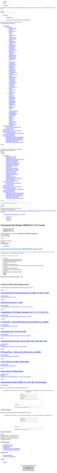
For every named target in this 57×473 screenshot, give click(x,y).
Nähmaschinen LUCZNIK (9, 132)
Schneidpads (9, 175)
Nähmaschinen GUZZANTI (12, 169)
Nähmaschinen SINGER (8, 134)
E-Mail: (22, 395)
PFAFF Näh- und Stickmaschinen (13, 127)
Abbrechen (8, 409)
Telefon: (22, 397)
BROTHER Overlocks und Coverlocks (14, 142)
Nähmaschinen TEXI (8, 129)
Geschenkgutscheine (7, 455)
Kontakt (5, 1)
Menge (2, 242)
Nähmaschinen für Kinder (12, 168)
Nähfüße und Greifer (10, 176)
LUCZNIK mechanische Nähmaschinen (15, 133)
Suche (2, 12)
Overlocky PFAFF (10, 128)
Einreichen (3, 409)
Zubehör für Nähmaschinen (12, 174)
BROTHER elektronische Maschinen (14, 138)
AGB (4, 3)
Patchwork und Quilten (11, 171)
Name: (22, 394)
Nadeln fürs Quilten (10, 179)
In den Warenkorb (4, 243)
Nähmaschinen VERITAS (12, 165)
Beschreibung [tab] (6, 246)
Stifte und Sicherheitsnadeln (12, 180)
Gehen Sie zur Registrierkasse (23, 19)
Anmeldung (6, 5)
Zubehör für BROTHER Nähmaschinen (31, 210)
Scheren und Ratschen (11, 173)
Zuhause (2, 210)
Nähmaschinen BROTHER (9, 135)
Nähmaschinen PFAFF (8, 125)
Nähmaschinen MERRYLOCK (13, 163)
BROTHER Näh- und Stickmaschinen (14, 139)
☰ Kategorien (6, 25)
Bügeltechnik (9, 166)
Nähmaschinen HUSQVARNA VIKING (12, 130)
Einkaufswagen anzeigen (11, 19)
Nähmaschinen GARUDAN (12, 164)
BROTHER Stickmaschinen (12, 140)
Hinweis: (17, 404)
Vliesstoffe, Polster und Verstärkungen (11, 448)
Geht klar (28, 467)
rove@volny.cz (15, 435)
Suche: (2, 200)
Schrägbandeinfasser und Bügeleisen (14, 178)
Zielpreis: (22, 398)
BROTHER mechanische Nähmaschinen (15, 137)
